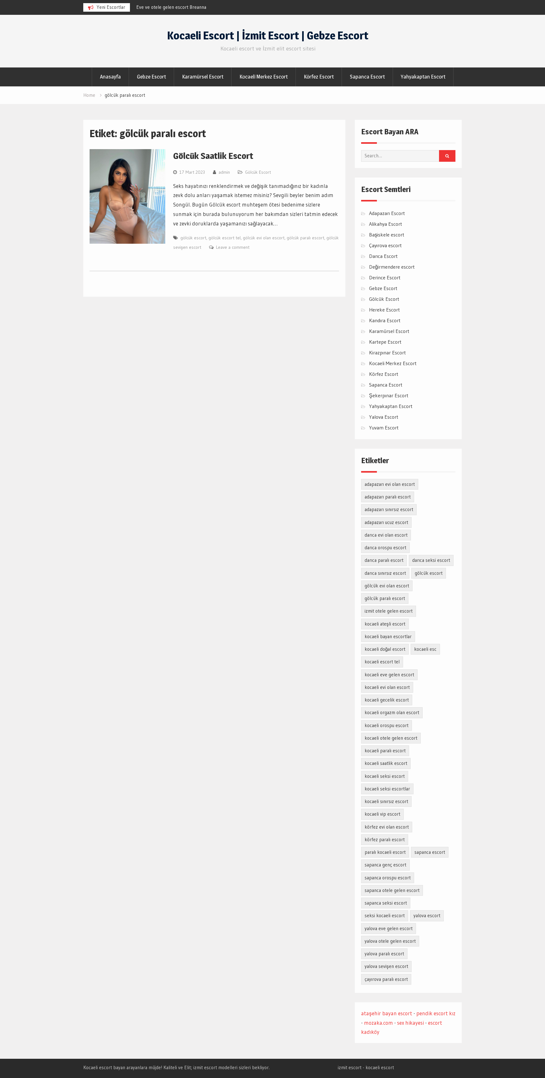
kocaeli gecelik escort (387, 700)
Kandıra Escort (385, 320)
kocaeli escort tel (382, 662)
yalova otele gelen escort (390, 941)
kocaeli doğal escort (385, 649)
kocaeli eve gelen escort (389, 675)
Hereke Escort (384, 309)
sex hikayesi (410, 1022)
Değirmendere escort (392, 267)
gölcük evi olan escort (263, 238)
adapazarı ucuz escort (386, 522)
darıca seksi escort (431, 560)
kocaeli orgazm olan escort (392, 712)
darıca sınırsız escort (385, 573)
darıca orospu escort (385, 548)
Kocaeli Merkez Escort (263, 76)
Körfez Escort (319, 76)
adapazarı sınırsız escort (389, 509)
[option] (193, 7)
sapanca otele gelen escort (392, 890)
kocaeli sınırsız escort (386, 801)
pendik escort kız (435, 1013)
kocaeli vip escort (382, 814)
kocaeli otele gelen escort (391, 738)
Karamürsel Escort (202, 76)
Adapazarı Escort (387, 213)
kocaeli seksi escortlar (387, 789)
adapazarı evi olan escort (390, 484)
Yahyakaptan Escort (423, 76)
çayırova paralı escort (386, 979)
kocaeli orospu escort (386, 725)
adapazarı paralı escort (388, 497)
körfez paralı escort (385, 839)
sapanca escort (429, 852)
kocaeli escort (380, 1067)
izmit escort (349, 1067)
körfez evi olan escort (387, 827)
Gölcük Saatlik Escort (213, 155)
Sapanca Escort (367, 76)
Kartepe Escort (385, 342)
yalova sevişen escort (386, 966)
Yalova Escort (383, 417)
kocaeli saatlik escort (386, 763)
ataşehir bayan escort (386, 1013)
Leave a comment (232, 247)
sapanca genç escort (385, 865)
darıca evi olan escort (386, 535)
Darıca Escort (383, 256)
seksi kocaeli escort (385, 915)
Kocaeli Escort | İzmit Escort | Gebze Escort (267, 35)
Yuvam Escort (384, 427)
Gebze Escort (151, 76)
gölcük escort (193, 238)
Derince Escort (385, 277)
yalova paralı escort (384, 954)
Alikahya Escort (385, 224)
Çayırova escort (385, 245)
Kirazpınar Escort (387, 352)
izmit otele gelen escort (389, 611)
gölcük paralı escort (305, 238)
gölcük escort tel (224, 238)
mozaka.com (378, 1022)
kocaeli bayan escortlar (388, 636)
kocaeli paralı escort (385, 751)
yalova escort (426, 915)
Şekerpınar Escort (388, 395)
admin (224, 172)
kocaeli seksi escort (385, 776)
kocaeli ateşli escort (385, 624)
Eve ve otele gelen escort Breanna (171, 7)
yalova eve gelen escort (389, 928)
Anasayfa (110, 76)
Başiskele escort (386, 234)
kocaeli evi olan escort (387, 687)
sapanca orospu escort (388, 878)
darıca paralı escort (384, 560)
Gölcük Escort (258, 172)
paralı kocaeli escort (385, 852)
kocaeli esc (425, 649)
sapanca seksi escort (386, 903)
